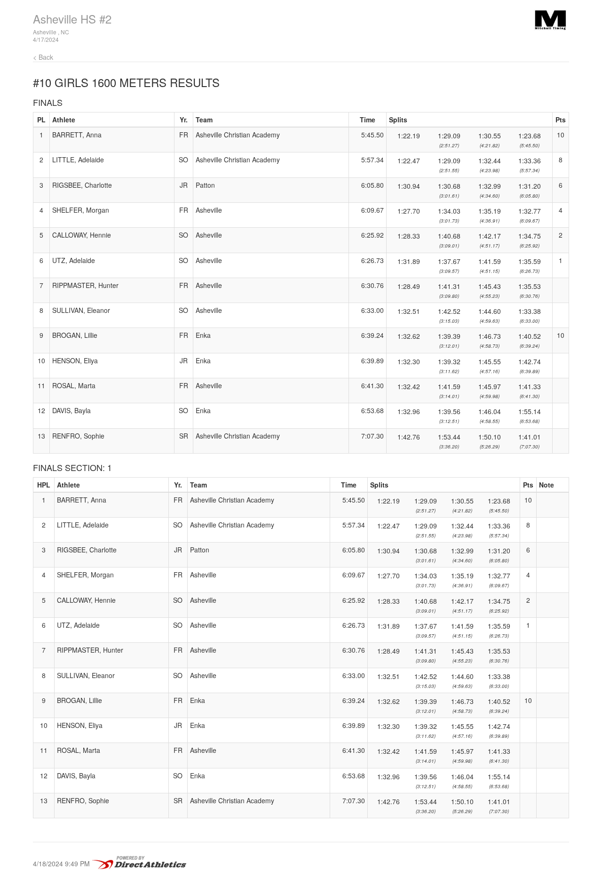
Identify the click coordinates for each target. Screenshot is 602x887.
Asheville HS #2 (72, 18)
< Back (43, 57)
